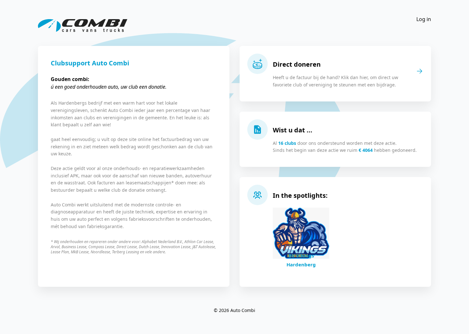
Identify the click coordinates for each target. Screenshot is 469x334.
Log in (423, 19)
